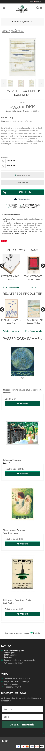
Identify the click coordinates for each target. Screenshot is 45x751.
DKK (31, 2)
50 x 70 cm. (11, 161)
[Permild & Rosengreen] (22, 9)
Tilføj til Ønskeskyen (24, 199)
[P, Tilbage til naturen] (22, 436)
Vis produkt (22, 403)
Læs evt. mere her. (20, 233)
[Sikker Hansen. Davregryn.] (22, 506)
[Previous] (2, 266)
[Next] (43, 266)
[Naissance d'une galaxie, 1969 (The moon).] (22, 366)
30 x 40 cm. (11, 166)
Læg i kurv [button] (24, 192)
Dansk (38, 2)
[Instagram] (7, 741)
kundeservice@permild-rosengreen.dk (19, 660)
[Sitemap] (43, 733)
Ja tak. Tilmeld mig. (22, 724)
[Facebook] (3, 741)
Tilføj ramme (22, 182)
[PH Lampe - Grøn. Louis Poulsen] (22, 576)
